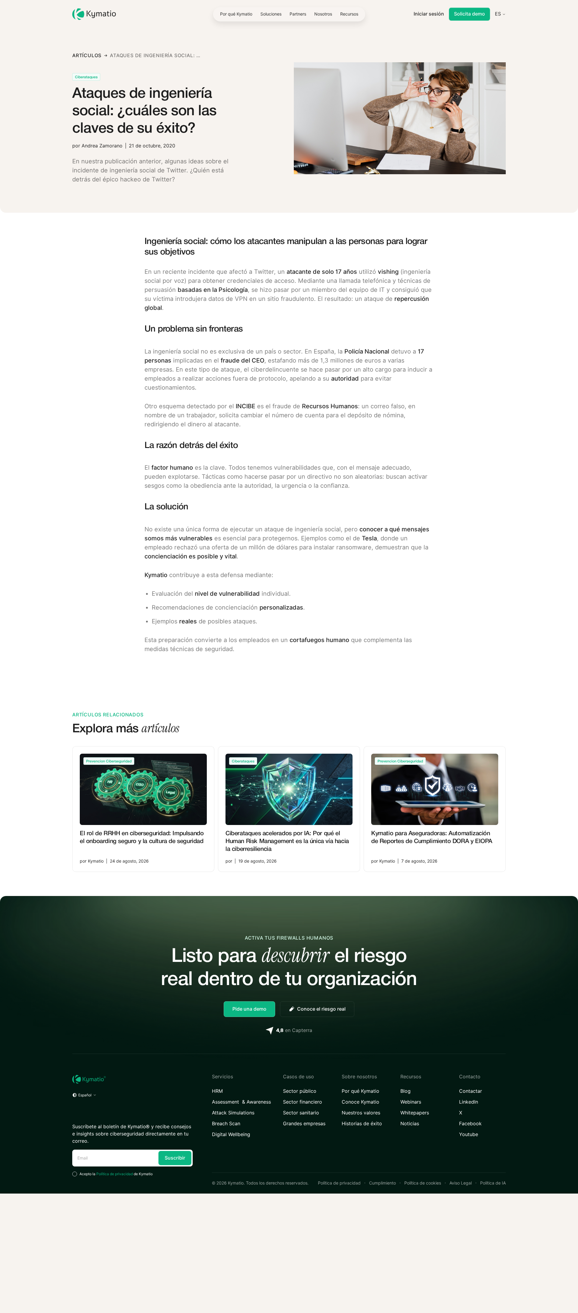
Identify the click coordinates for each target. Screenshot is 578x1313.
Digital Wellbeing (231, 1134)
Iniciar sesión (429, 14)
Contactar (470, 1091)
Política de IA (493, 1183)
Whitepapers (414, 1113)
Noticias (409, 1123)
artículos (86, 55)
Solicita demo (469, 14)
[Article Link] (143, 809)
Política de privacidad (115, 1174)
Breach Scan (226, 1123)
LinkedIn (468, 1102)
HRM (217, 1091)
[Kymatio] (94, 14)
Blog (405, 1091)
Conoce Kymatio (360, 1102)
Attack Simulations (233, 1113)
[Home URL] (132, 1079)
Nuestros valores (361, 1113)
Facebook (470, 1123)
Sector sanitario (301, 1113)
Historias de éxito (362, 1123)
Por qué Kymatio (360, 1091)
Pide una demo (249, 1009)
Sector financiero (302, 1102)
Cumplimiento (382, 1183)
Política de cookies (422, 1183)
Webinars (410, 1102)
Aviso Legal (460, 1183)
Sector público (299, 1091)
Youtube (468, 1134)
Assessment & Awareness (241, 1102)
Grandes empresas (304, 1123)
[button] (270, 14)
